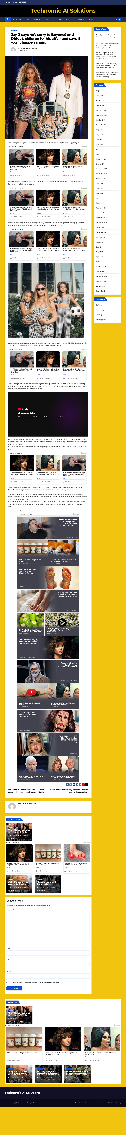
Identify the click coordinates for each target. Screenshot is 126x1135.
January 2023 (100, 271)
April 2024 (99, 198)
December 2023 (101, 218)
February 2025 (101, 159)
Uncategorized (101, 319)
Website (9, 971)
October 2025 (100, 120)
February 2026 (101, 100)
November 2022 (101, 281)
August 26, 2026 (73, 1077)
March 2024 (100, 203)
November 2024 (101, 174)
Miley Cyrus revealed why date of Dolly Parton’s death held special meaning (107, 37)
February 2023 (101, 266)
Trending (37, 19)
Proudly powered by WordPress (13, 1103)
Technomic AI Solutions (63, 10)
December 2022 (101, 276)
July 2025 (99, 134)
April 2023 (99, 257)
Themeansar (36, 1103)
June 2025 (99, 139)
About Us (17, 19)
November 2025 (101, 115)
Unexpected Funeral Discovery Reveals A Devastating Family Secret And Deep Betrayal (106, 66)
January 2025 (100, 164)
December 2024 (101, 169)
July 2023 (99, 242)
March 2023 (100, 262)
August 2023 (100, 237)
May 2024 (99, 193)
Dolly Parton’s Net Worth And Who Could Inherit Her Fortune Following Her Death (107, 46)
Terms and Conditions (85, 19)
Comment (10, 910)
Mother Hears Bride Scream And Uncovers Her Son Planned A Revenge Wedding (107, 75)
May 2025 (99, 144)
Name (8, 948)
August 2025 (100, 130)
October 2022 (100, 286)
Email (8, 960)
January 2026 (100, 105)
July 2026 (99, 95)
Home (27, 19)
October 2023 (100, 227)
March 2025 (100, 154)
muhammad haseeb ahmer (29, 48)
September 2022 (101, 291)
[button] (116, 19)
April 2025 (99, 149)
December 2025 (101, 110)
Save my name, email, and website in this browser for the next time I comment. (34, 983)
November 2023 (101, 222)
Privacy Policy (65, 19)
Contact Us (50, 19)
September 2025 (101, 125)
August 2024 (100, 178)
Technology (100, 310)
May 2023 (99, 252)
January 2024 (100, 213)
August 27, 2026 (15, 1018)
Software (99, 305)
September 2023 (101, 232)
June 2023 (99, 247)
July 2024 (99, 183)
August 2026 (100, 91)
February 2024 (101, 208)
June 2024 (99, 188)
